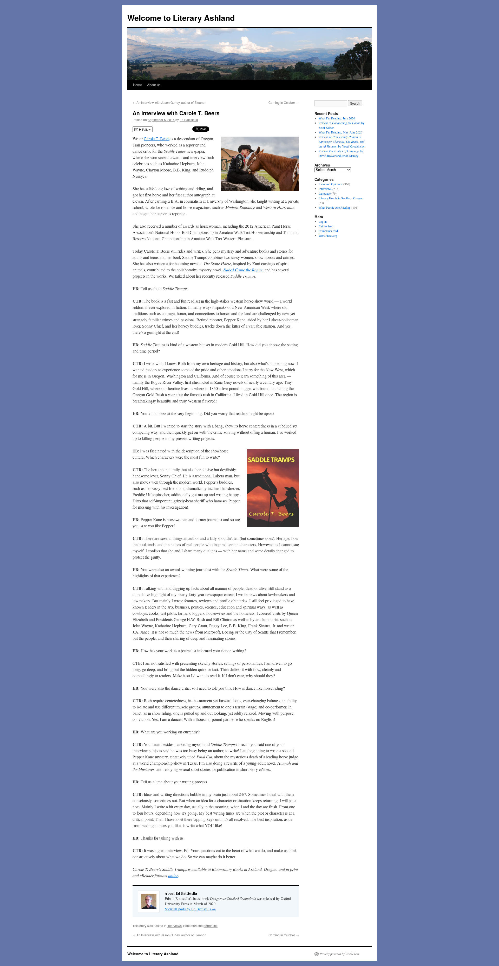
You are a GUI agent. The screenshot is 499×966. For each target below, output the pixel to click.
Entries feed (326, 226)
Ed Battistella (189, 119)
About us (154, 84)
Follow (146, 129)
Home (137, 84)
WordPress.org (328, 235)
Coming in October (283, 102)
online (173, 875)
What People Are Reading (335, 207)
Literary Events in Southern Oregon (341, 198)
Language (325, 193)
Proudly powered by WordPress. (340, 954)
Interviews (174, 925)
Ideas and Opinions (331, 184)
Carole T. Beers (156, 138)
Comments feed (328, 231)
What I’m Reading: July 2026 (337, 118)
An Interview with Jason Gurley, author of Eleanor (169, 102)
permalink (210, 925)
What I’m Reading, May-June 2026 (340, 132)
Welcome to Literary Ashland (181, 17)
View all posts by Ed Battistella (190, 908)
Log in (323, 221)
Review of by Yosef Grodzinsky (342, 141)
